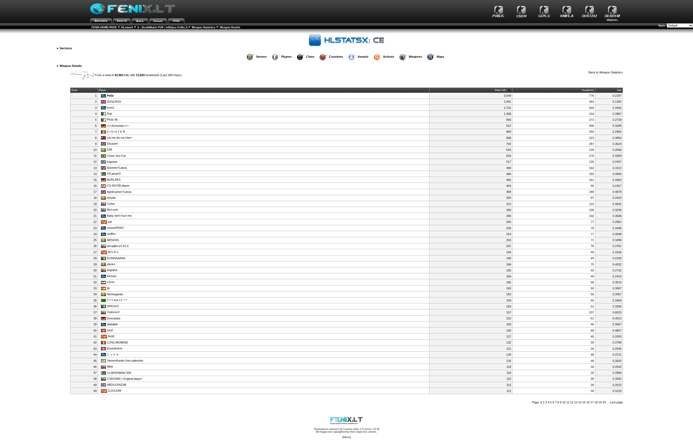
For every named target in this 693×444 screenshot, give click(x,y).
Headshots (588, 90)
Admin (346, 437)
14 (579, 402)
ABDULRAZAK (116, 384)
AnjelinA (112, 270)
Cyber (111, 203)
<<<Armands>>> (118, 125)
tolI (110, 221)
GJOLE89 (114, 390)
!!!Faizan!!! (114, 173)
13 (575, 402)
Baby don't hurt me (119, 215)
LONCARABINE (117, 342)
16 (588, 402)
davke (111, 264)
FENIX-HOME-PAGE (104, 27)
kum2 (110, 107)
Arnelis (111, 197)
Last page (616, 402)
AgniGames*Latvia (119, 191)
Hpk (619, 90)
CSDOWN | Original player (124, 378)
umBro (111, 233)
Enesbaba (113, 318)
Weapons (415, 56)
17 (592, 402)
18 (596, 402)
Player (102, 90)
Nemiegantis (115, 294)
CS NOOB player (118, 185)
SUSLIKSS (114, 101)
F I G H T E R (116, 131)
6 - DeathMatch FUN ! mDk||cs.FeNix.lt (162, 27)
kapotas (112, 161)
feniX (111, 336)
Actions (388, 56)
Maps (440, 56)
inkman (111, 276)
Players (286, 56)
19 (600, 402)
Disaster (112, 143)
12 (571, 402)
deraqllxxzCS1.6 (118, 246)
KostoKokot (114, 348)
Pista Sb (112, 119)
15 (584, 402)
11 (567, 402)
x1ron (111, 282)
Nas (109, 113)
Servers (261, 56)
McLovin (112, 209)
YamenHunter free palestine (125, 360)
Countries (336, 56)
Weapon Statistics (203, 27)
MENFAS (113, 240)
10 (563, 402)
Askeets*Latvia (117, 167)
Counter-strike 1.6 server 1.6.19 (361, 429)
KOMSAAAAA (116, 258)
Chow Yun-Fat (116, 155)
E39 (109, 149)
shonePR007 (115, 227)
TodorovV (113, 312)
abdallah (112, 324)
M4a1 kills (500, 90)
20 (604, 402)
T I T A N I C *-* (117, 300)
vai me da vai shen (119, 137)
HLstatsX (127, 27)
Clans (310, 56)
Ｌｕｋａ (113, 354)
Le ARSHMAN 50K (119, 372)
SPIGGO (113, 306)
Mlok (110, 366)
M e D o (113, 252)
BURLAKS (113, 179)
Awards (363, 56)
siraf (110, 330)
